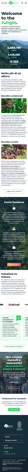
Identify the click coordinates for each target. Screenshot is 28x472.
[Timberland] (14, 305)
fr (12, 453)
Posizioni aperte (15, 388)
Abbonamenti (14, 409)
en (7, 453)
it (4, 453)
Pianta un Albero (14, 264)
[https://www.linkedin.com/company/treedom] (11, 448)
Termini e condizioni (6, 461)
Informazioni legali (22, 460)
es (14, 453)
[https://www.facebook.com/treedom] (5, 448)
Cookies (13, 461)
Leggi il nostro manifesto (14, 191)
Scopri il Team (14, 382)
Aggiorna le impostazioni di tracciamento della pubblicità (12, 464)
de (9, 453)
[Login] (22, 3)
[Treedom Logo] (13, 4)
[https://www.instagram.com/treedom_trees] (7, 448)
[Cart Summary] (25, 3)
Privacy (17, 461)
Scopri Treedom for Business (14, 346)
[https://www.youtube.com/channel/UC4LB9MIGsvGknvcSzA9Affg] (9, 448)
